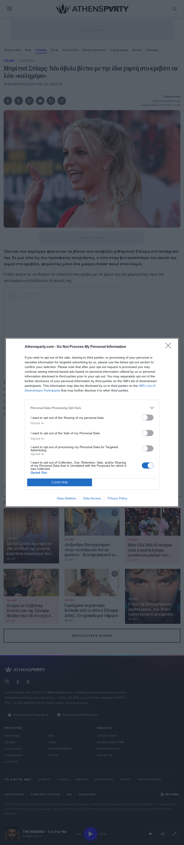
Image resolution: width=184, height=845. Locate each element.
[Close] (169, 347)
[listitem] (92, 407)
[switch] (147, 418)
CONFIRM (59, 482)
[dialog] (92, 422)
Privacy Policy (117, 498)
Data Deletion (66, 498)
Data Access (92, 498)
